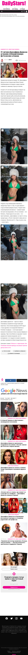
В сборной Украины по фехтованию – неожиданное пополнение (12, 421)
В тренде (22, 9)
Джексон (4, 383)
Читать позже (7, 351)
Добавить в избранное (20, 351)
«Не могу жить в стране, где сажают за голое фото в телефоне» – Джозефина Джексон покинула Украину (13, 493)
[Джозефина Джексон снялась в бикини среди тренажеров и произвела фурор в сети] (14, 456)
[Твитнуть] (21, 380)
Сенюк (22, 383)
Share (2, 64)
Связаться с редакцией (16, 651)
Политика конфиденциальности (14, 652)
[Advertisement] (14, 32)
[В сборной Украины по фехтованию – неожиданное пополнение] (14, 409)
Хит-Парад (15, 9)
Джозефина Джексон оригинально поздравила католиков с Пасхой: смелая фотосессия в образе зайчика (14, 444)
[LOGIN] (26, 11)
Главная (8, 651)
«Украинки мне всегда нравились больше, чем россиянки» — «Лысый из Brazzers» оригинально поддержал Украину (14, 542)
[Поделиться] (10, 380)
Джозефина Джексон (14, 383)
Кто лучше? (14, 567)
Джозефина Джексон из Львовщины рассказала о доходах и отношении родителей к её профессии (12, 518)
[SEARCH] (24, 11)
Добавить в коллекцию (14, 353)
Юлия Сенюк (4, 384)
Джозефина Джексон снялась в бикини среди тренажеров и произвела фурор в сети (13, 469)
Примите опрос (14, 569)
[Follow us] (22, 11)
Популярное (6, 9)
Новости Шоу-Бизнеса (20, 418)
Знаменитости (11, 418)
